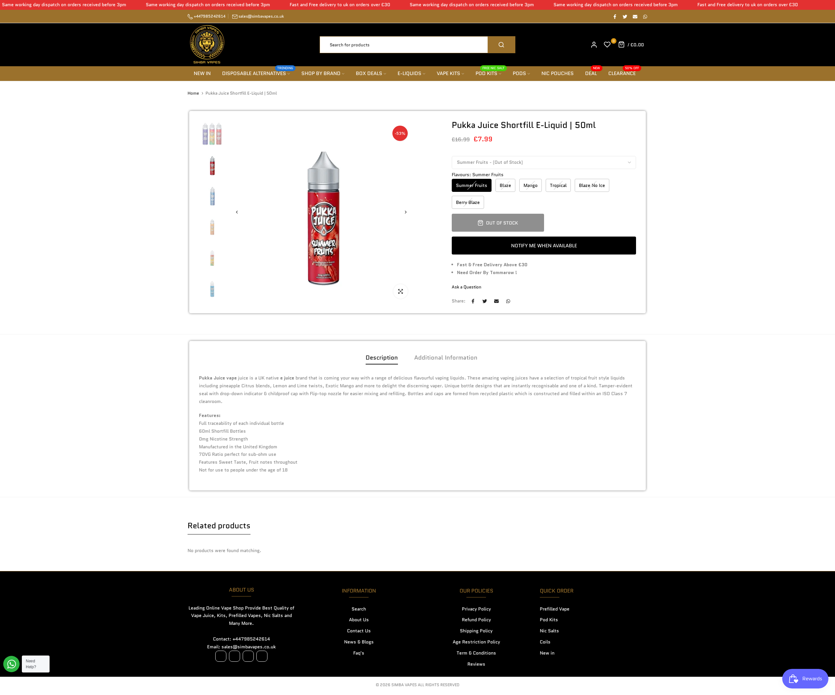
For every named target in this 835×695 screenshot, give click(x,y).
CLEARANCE (623, 73)
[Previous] (240, 212)
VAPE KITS (448, 73)
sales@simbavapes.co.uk (261, 16)
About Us (359, 619)
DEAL (592, 73)
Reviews (476, 664)
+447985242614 (209, 16)
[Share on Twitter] (624, 16)
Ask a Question (466, 287)
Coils (545, 642)
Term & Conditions (476, 653)
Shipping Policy (476, 630)
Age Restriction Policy (476, 642)
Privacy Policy (476, 609)
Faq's (358, 653)
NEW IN (202, 73)
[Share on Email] (634, 16)
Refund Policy (476, 619)
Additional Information (446, 357)
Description (382, 357)
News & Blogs (359, 642)
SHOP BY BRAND (321, 73)
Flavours (478, 174)
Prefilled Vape (554, 609)
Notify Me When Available (544, 245)
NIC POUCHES (557, 73)
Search (359, 609)
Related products (219, 525)
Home (193, 93)
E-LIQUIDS (409, 73)
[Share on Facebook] (614, 16)
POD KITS (490, 73)
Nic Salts (549, 630)
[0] (607, 44)
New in (547, 653)
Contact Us (359, 630)
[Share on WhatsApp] (644, 16)
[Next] (402, 212)
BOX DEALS (369, 73)
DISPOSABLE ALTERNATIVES (258, 73)
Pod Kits (549, 619)
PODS (519, 73)
